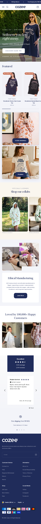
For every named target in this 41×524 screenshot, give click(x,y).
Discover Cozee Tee (14, 51)
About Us (25, 466)
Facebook (25, 496)
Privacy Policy (26, 476)
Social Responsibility (29, 470)
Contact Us (5, 466)
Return (4, 476)
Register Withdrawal (8, 473)
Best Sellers (5, 493)
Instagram (25, 493)
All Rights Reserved (15, 518)
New (3, 496)
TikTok (24, 489)
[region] (20, 390)
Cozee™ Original (12, 98)
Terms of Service (27, 473)
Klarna (4, 479)
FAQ (3, 470)
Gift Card (4, 489)
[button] (4, 390)
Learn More (20, 295)
